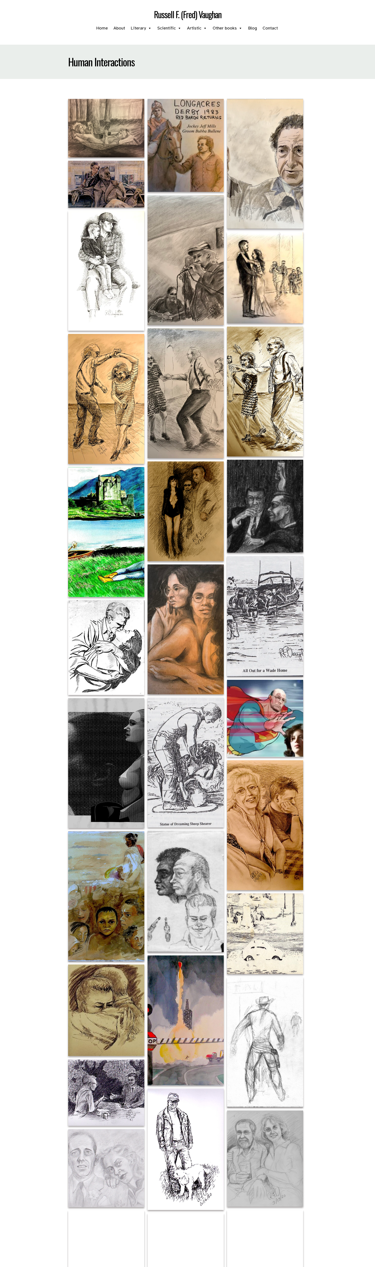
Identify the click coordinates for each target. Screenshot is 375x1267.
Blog (252, 28)
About (119, 28)
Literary (138, 28)
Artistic (194, 28)
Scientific (166, 28)
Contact (270, 28)
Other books (225, 28)
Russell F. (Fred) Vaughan (187, 14)
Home (102, 28)
